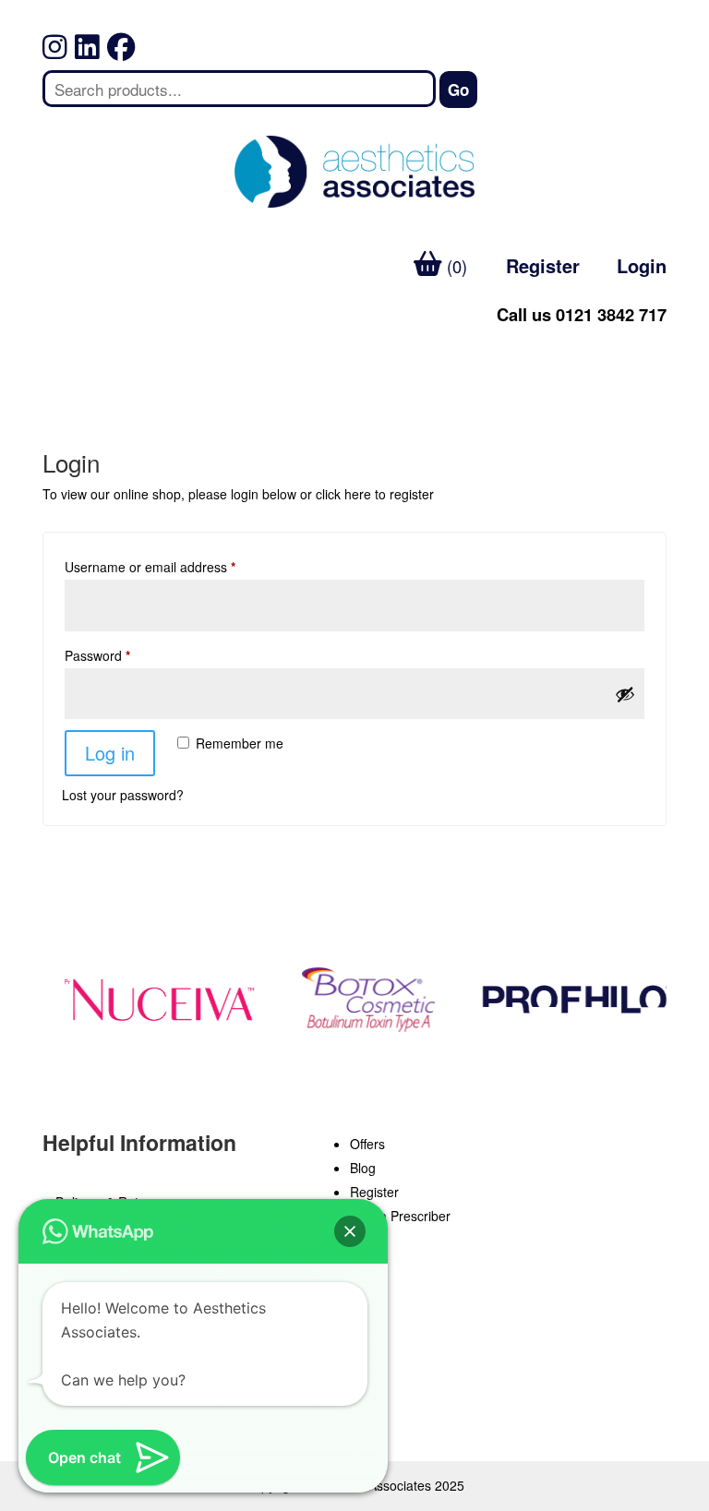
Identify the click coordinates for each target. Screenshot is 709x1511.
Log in (110, 752)
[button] (350, 1231)
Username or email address (150, 567)
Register (543, 265)
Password (97, 655)
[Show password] (625, 694)
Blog (363, 1167)
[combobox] (239, 88)
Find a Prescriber (400, 1215)
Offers (367, 1143)
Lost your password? (123, 794)
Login (642, 265)
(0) (454, 266)
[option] (155, 999)
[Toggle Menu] (66, 353)
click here (343, 494)
